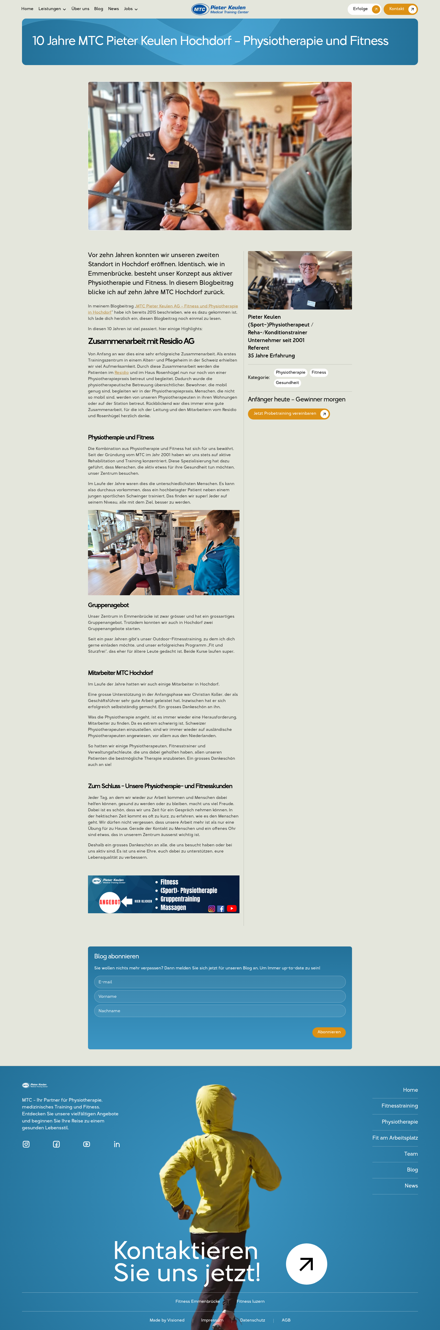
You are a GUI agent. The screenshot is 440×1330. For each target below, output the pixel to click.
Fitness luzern (251, 1302)
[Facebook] (56, 1144)
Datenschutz (252, 1321)
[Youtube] (86, 1144)
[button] (52, 9)
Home (27, 9)
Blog (98, 9)
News (113, 9)
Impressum (212, 1321)
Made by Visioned (167, 1321)
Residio (122, 373)
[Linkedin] (117, 1144)
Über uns (80, 9)
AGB (286, 1321)
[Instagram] (26, 1144)
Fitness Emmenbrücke (198, 1302)
